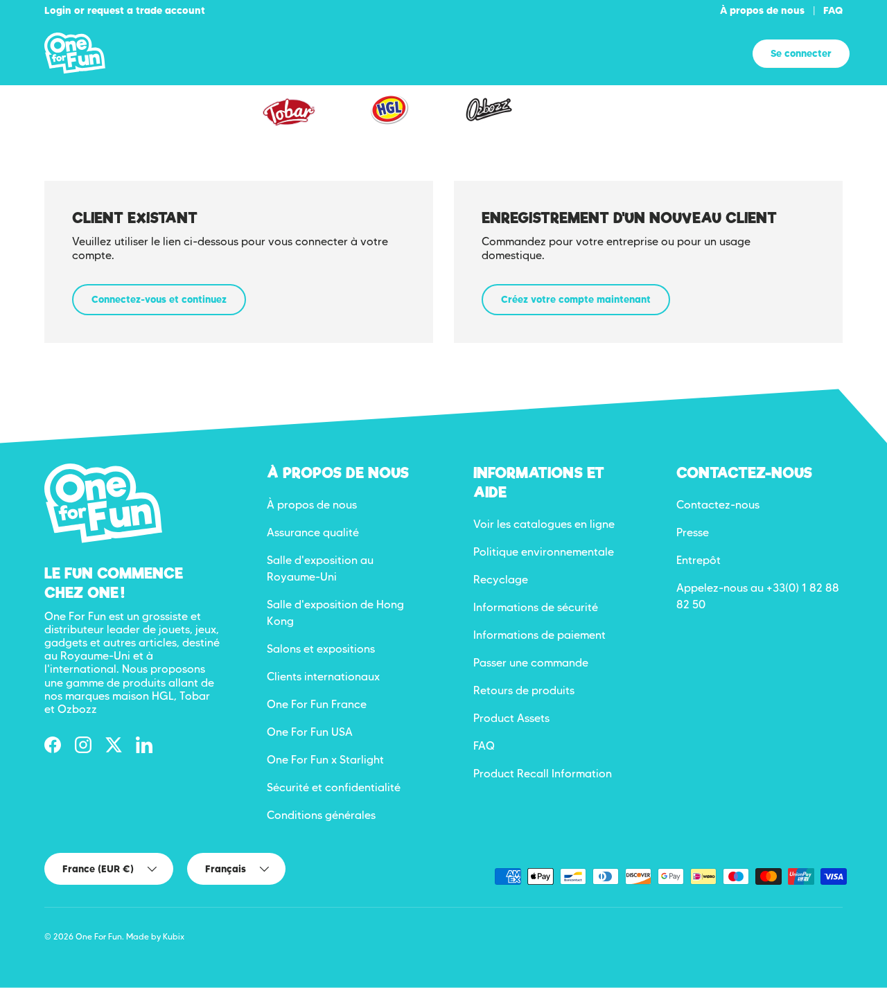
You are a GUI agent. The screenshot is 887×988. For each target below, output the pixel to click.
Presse (692, 532)
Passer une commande (530, 662)
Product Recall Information (542, 773)
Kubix (173, 936)
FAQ (833, 10)
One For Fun (99, 936)
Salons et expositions (321, 648)
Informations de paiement (539, 635)
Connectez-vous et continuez (159, 299)
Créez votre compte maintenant (576, 299)
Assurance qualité (313, 532)
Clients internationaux (323, 676)
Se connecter (801, 53)
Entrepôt (698, 560)
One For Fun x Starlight (325, 759)
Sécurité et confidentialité (334, 787)
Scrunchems (593, 120)
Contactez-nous (717, 504)
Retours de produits (523, 690)
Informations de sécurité (535, 607)
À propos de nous (762, 10)
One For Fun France (317, 704)
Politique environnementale (543, 551)
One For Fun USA (310, 732)
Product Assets (511, 718)
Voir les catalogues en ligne (544, 524)
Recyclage (500, 579)
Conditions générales (321, 815)
